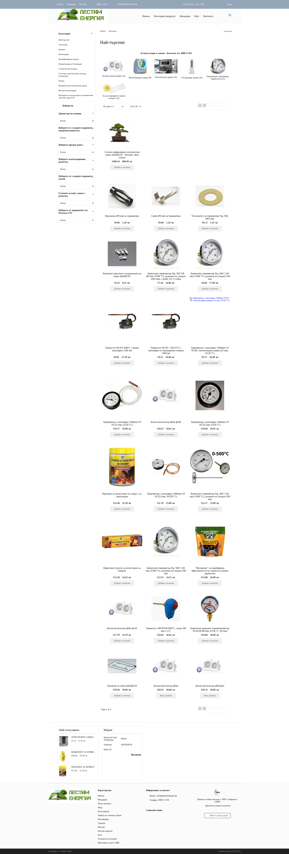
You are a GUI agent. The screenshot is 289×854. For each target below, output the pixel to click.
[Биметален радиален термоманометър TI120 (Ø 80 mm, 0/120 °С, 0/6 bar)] (210, 608)
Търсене (101, 823)
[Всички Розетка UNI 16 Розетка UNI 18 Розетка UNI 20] (76, 220)
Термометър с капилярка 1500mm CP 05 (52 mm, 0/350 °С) (210, 423)
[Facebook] (147, 817)
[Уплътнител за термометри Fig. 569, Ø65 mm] (210, 196)
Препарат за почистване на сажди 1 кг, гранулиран (122, 495)
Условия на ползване (107, 839)
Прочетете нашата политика (218, 806)
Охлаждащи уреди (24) (192, 78)
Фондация (71, 4)
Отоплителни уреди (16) (166, 77)
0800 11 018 (102, 4)
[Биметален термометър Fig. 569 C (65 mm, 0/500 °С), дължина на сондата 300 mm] (166, 541)
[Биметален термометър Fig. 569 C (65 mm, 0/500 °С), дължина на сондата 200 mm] (210, 467)
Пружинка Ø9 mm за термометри (122, 216)
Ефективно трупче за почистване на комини (122, 569)
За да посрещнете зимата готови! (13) (114, 97)
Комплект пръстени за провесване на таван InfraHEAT (122, 274)
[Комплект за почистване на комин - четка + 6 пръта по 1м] (63, 761)
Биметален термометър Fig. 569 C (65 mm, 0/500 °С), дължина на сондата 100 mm (210, 276)
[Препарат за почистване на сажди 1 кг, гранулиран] (122, 467)
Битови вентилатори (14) (114, 76)
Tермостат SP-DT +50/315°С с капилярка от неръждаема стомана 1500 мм (166, 350)
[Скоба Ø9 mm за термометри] (166, 196)
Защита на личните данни (109, 815)
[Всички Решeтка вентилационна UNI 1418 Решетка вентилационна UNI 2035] (76, 169)
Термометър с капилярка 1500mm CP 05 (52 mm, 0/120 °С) (122, 423)
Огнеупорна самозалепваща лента (84, 737)
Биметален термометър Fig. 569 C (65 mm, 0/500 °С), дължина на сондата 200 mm (210, 496)
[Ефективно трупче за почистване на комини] (122, 541)
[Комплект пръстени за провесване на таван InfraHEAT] (122, 254)
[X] (153, 816)
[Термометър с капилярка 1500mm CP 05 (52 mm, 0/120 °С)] (122, 395)
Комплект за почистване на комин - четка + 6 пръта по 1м (84, 752)
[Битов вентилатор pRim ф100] (166, 395)
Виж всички (136, 755)
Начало (60, 4)
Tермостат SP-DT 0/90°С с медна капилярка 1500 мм (122, 349)
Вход (229, 4)
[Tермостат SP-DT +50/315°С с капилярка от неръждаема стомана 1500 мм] (166, 321)
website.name (65, 851)
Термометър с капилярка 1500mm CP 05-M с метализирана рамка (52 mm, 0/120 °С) (210, 350)
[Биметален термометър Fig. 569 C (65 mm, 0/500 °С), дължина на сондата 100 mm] (210, 254)
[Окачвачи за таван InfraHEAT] (122, 666)
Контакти (208, 16)
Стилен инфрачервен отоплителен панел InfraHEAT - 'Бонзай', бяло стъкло (122, 155)
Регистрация (103, 811)
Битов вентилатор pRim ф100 (166, 422)
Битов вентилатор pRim (166, 686)
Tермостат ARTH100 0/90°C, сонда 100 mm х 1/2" (166, 629)
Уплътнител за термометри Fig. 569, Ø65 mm (209, 217)
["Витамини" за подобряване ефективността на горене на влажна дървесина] (210, 541)
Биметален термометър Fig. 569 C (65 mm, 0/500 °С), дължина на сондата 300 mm (166, 571)
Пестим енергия (105, 831)
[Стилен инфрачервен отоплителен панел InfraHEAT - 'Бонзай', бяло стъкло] (122, 132)
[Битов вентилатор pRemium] (210, 666)
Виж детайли (166, 695)
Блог (196, 16)
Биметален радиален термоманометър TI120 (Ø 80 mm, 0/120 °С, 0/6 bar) (209, 629)
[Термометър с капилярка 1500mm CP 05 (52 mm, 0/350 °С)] (210, 395)
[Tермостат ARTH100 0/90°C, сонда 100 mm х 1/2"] (166, 608)
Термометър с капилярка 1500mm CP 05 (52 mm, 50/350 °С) (166, 495)
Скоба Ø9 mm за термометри (166, 216)
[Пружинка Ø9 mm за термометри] (122, 196)
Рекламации (103, 819)
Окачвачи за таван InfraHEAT (122, 686)
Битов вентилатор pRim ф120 (122, 628)
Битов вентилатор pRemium (210, 686)
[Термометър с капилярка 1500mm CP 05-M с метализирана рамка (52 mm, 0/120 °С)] (210, 321)
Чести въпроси (104, 803)
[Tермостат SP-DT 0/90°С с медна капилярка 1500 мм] (122, 321)
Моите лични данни (219, 815)
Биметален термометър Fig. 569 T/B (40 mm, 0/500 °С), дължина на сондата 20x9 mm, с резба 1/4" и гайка (166, 276)
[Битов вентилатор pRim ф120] (122, 608)
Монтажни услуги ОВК (108, 843)
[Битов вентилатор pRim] (166, 666)
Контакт (83, 4)
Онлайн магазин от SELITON (230, 851)
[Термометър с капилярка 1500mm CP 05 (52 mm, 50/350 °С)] (166, 467)
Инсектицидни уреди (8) (140, 78)
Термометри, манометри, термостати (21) (218, 77)
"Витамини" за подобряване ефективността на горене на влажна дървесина (209, 571)
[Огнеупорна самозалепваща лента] (63, 746)
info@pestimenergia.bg (127, 4)
